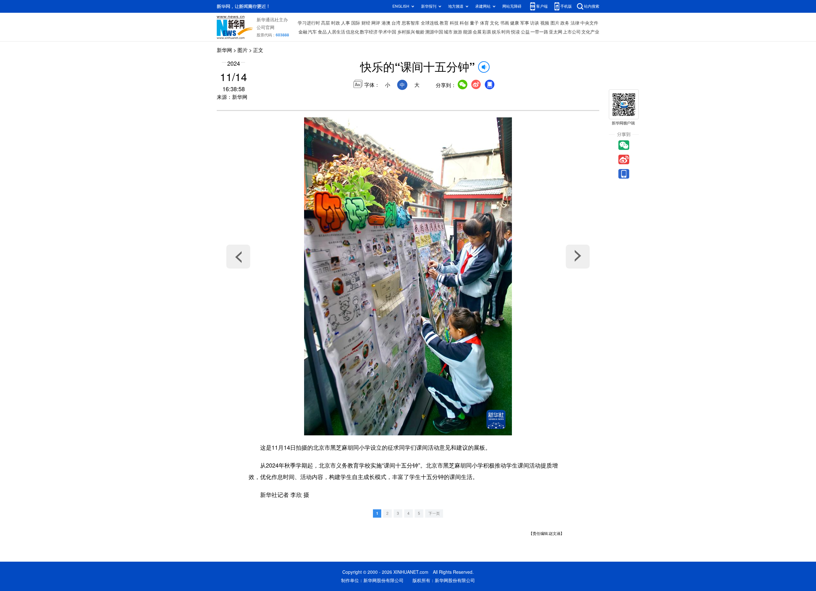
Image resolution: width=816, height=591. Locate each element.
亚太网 (555, 32)
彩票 (486, 32)
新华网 (224, 50)
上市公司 (572, 32)
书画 (504, 23)
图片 (554, 23)
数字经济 (369, 32)
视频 (544, 23)
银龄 (420, 32)
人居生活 (336, 32)
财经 (365, 23)
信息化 (352, 32)
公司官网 (265, 27)
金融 (302, 32)
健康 (514, 23)
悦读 (515, 32)
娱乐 (496, 32)
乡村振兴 (406, 32)
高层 (325, 23)
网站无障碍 (511, 6)
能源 (467, 32)
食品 (322, 32)
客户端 (542, 6)
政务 (564, 23)
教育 (444, 23)
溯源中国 (434, 32)
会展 (477, 32)
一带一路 (539, 32)
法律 (575, 23)
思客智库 (410, 23)
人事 (345, 23)
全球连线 (430, 23)
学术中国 (387, 32)
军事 (524, 23)
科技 (454, 23)
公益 (525, 32)
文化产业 (590, 32)
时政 (335, 23)
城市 (448, 32)
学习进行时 (309, 23)
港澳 (386, 23)
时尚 (505, 32)
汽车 (312, 32)
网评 (375, 23)
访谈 (534, 23)
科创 (464, 23)
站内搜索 (591, 6)
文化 (494, 23)
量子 (474, 23)
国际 (355, 23)
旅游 (457, 32)
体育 (484, 23)
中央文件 (589, 23)
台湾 (395, 23)
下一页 (434, 513)
